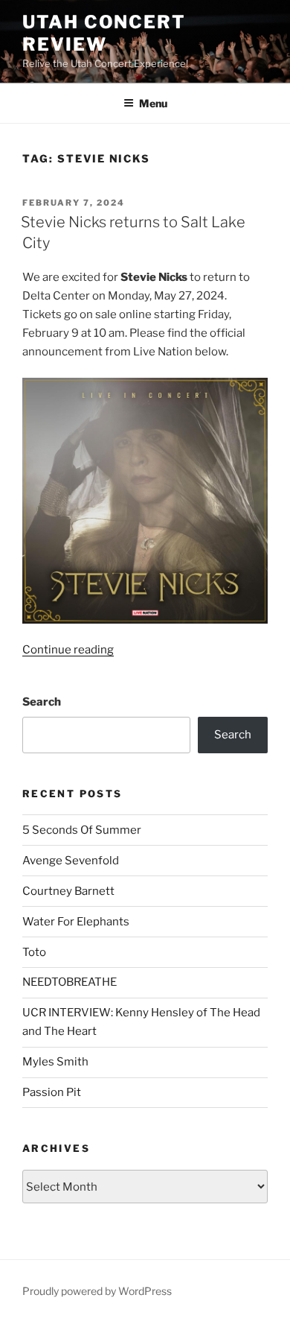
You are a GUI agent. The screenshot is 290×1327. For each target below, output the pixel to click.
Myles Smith (55, 1061)
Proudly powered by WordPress (97, 1291)
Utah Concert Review (104, 33)
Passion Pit (51, 1092)
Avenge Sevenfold (70, 860)
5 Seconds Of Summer (81, 830)
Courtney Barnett (68, 891)
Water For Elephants (75, 921)
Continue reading (68, 649)
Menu (153, 103)
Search (41, 702)
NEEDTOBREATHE (69, 982)
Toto (34, 952)
